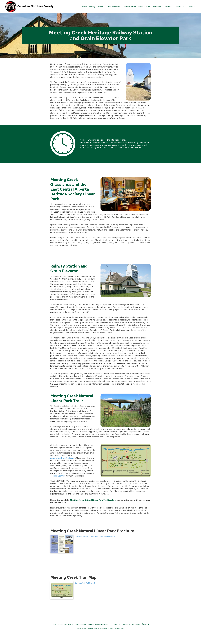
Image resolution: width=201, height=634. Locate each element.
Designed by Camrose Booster (117, 628)
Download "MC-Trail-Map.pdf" (85, 583)
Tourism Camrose (58, 476)
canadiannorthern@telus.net (62, 458)
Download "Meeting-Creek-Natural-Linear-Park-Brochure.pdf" (96, 537)
